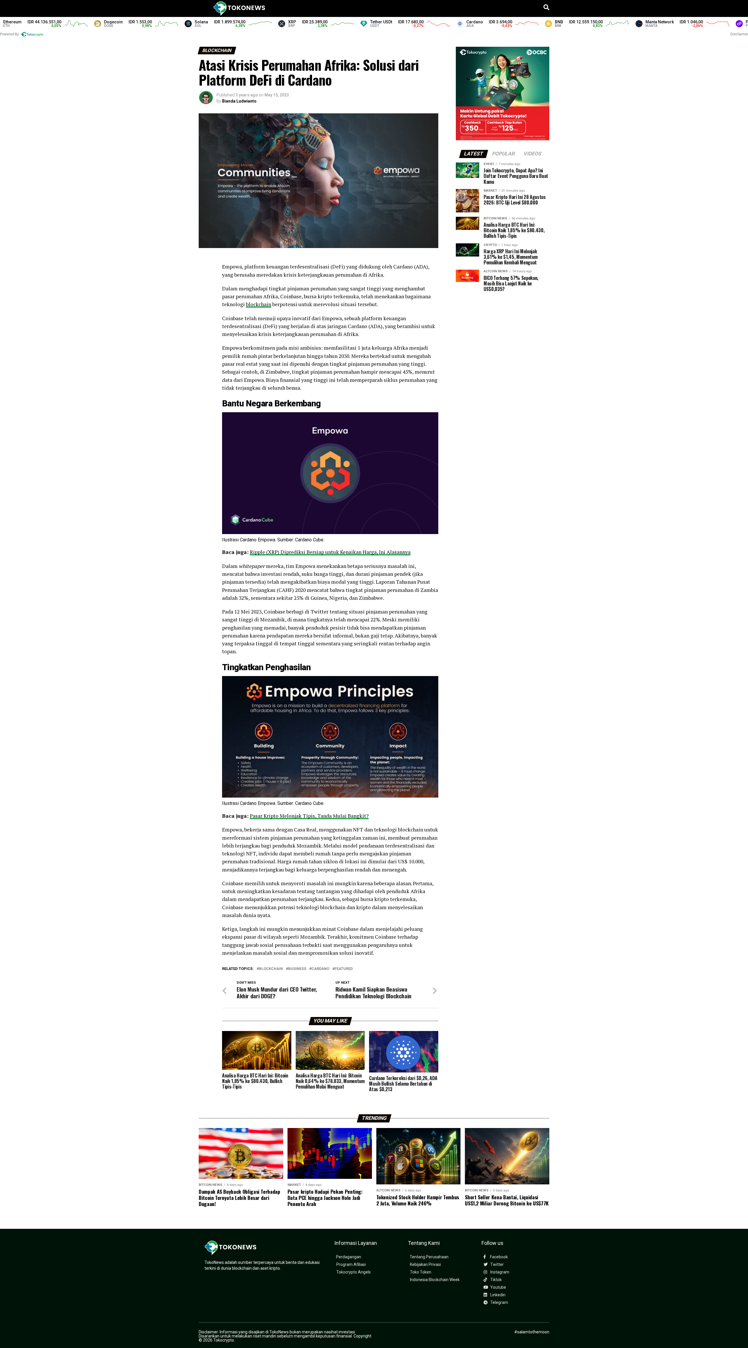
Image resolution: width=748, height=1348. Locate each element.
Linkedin (497, 1295)
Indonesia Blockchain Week (435, 1280)
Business (297, 969)
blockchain (258, 304)
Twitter (496, 1264)
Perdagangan (348, 1257)
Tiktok (495, 1280)
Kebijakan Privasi (425, 1264)
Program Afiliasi (351, 1264)
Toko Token (420, 1272)
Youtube (497, 1287)
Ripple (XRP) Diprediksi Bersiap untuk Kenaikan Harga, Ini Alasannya (330, 552)
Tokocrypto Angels (353, 1272)
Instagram (499, 1272)
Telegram (498, 1302)
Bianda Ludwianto (239, 101)
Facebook (498, 1257)
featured (344, 969)
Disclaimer (739, 34)
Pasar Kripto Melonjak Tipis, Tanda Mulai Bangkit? (309, 815)
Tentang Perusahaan (429, 1257)
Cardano (320, 969)
